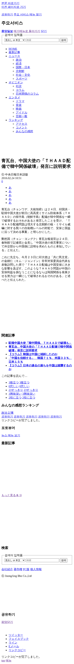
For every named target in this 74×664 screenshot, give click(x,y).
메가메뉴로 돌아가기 (27, 31)
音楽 (19, 104)
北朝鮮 (20, 71)
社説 (19, 86)
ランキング (16, 120)
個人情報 (36, 569)
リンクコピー (17, 650)
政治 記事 (7, 412)
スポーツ (21, 78)
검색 (63, 40)
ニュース (14, 56)
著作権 (18, 569)
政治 (19, 59)
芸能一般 (21, 116)
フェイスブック (19, 638)
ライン (13, 642)
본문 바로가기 (10, 3)
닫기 (44, 31)
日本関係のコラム (27, 93)
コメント (21, 127)
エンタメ (14, 97)
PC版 (26, 569)
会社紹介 (7, 569)
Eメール (14, 646)
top (3, 660)
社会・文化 (23, 74)
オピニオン (16, 82)
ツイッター (16, 635)
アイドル (21, 112)
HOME (13, 48)
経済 (19, 63)
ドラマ (20, 101)
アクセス (21, 123)
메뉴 (8, 660)
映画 (19, 108)
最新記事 (14, 52)
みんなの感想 (24, 131)
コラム (20, 89)
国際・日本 (23, 67)
